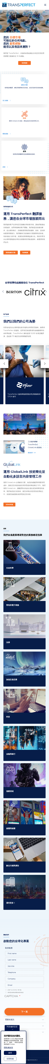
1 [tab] (19, 30)
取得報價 (24, 63)
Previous (3, 291)
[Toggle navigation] (45, 5)
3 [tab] (26, 30)
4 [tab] (30, 30)
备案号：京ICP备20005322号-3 (29, 1060)
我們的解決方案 (10, 252)
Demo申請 (9, 504)
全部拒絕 (10, 1059)
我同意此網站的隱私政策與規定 (15, 992)
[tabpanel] (24, 21)
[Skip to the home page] (22, 5)
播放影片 (31, 452)
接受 (10, 1053)
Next (45, 291)
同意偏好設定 (12, 1027)
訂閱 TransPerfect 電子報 (14, 990)
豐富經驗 (5, 134)
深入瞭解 (5, 100)
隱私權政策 (8, 1048)
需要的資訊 (9, 1020)
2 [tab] (22, 30)
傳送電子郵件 (10, 1026)
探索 (4, 167)
